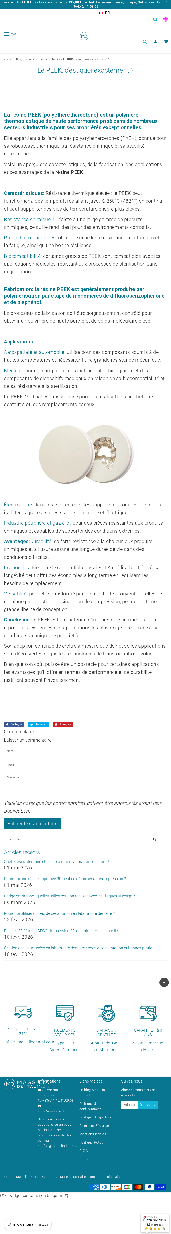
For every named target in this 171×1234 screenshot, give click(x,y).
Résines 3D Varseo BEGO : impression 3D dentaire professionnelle (61, 930)
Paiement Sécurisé (94, 1126)
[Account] (155, 41)
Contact (85, 1159)
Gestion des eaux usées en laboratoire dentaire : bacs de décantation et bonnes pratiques (81, 948)
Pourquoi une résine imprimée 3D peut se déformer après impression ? (65, 878)
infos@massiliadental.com (58, 1111)
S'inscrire (148, 1105)
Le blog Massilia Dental (92, 1092)
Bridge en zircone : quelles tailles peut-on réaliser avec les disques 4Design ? (69, 896)
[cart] (166, 41)
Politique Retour (92, 1143)
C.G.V (83, 1151)
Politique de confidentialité (90, 1106)
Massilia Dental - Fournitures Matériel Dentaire (51, 1176)
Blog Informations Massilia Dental (38, 59)
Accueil (9, 59)
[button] (108, 12)
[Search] (155, 19)
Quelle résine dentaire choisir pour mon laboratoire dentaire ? (56, 861)
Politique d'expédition (96, 1117)
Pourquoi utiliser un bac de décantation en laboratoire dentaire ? (59, 913)
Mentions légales (92, 1134)
